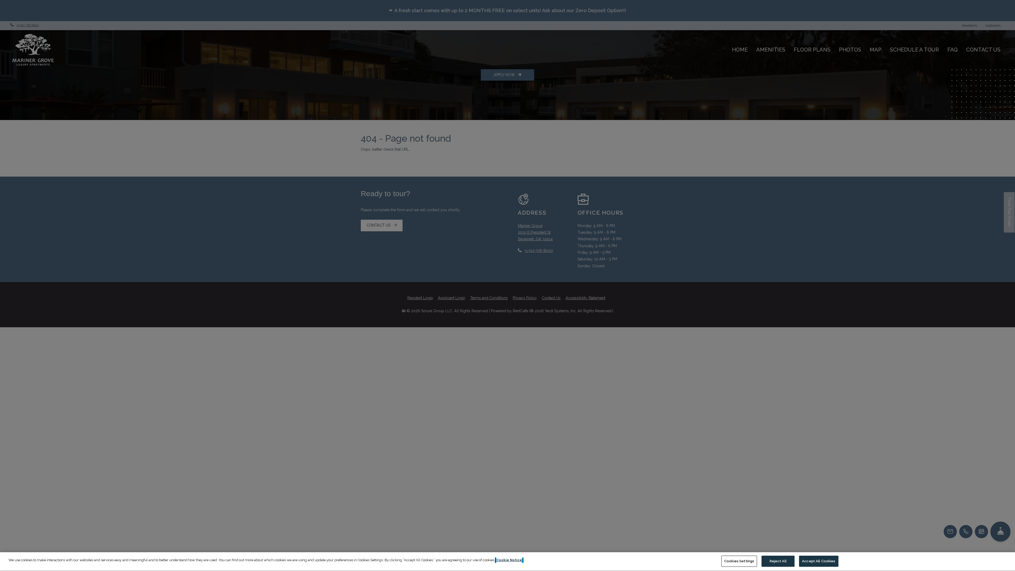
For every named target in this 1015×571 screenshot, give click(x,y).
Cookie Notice (509, 560)
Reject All (778, 561)
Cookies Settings (739, 561)
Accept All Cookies (818, 561)
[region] (507, 561)
